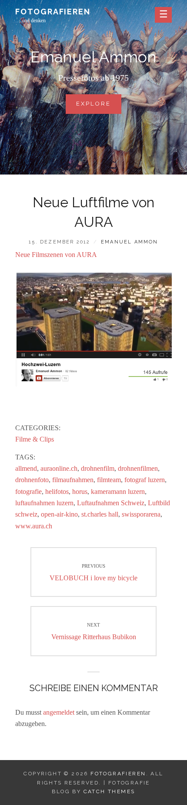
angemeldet (58, 712)
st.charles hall (99, 514)
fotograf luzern (144, 479)
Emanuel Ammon (129, 242)
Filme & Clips (34, 439)
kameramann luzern (118, 491)
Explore (96, 107)
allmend (26, 468)
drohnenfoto (32, 479)
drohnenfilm (97, 468)
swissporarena (141, 514)
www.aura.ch (33, 526)
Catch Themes (109, 791)
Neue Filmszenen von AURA (56, 254)
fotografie (28, 491)
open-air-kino (59, 514)
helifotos (57, 491)
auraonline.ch (58, 468)
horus (79, 491)
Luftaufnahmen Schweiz (110, 503)
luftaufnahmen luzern (44, 503)
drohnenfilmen (138, 468)
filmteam (109, 479)
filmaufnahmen (73, 479)
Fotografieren (52, 11)
